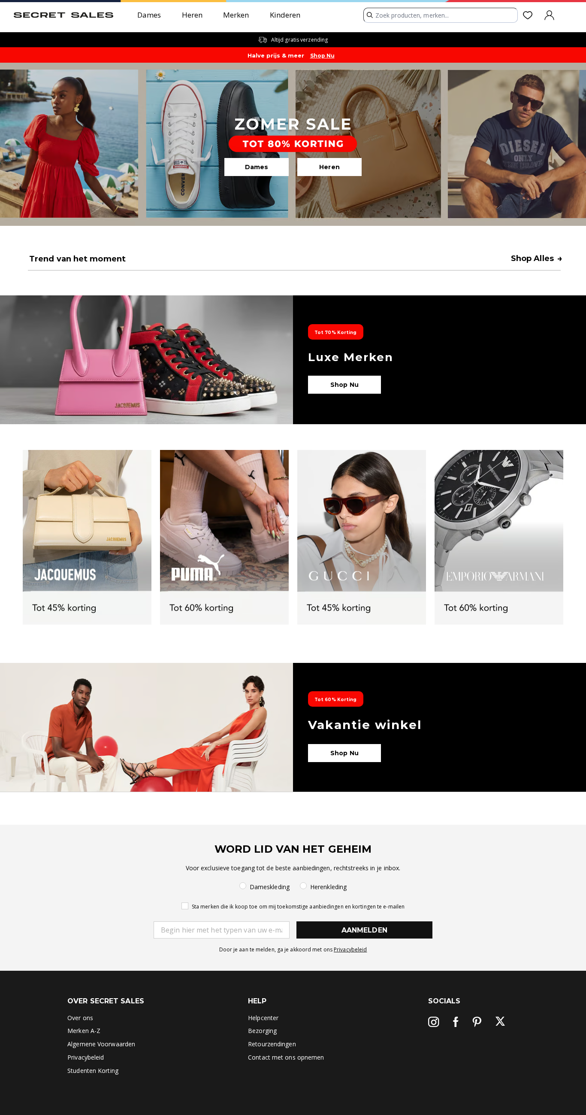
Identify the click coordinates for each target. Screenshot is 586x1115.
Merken (236, 15)
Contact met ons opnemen (286, 1057)
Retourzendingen (272, 1044)
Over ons (80, 1018)
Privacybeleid (350, 949)
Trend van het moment (77, 259)
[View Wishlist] (529, 15)
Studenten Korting (92, 1070)
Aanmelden (364, 930)
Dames (149, 15)
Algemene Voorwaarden (101, 1044)
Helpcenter (263, 1018)
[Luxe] (293, 359)
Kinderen (285, 15)
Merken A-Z (83, 1031)
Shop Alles (536, 258)
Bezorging (262, 1031)
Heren (192, 15)
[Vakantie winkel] (293, 727)
